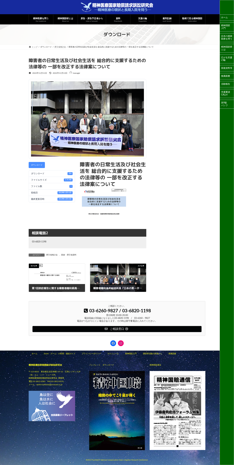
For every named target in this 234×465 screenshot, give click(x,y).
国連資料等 (226, 68)
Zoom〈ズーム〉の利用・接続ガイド (59, 354)
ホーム (224, 17)
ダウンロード (37, 165)
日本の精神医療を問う (226, 37)
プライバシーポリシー (91, 354)
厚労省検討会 (52, 255)
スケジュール (113, 354)
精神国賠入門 (225, 26)
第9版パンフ (224, 104)
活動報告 (225, 84)
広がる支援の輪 (226, 58)
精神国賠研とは (226, 48)
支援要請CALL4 (225, 93)
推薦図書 (225, 76)
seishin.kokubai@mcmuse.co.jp (49, 385)
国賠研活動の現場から (152, 354)
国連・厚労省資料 (68, 255)
